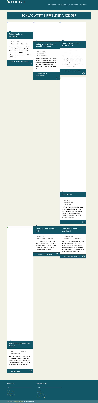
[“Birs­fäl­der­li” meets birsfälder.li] (83, 256)
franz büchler (23, 351)
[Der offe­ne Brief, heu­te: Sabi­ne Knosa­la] (83, 73)
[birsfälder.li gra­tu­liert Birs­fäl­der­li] (31, 371)
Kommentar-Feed (41, 395)
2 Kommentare (67, 204)
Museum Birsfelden (40, 75)
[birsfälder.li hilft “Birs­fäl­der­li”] (57, 254)
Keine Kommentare (41, 55)
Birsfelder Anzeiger (15, 61)
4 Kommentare (50, 238)
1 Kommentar (24, 43)
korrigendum (77, 256)
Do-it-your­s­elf (11, 395)
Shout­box (83, 5)
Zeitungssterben (25, 61)
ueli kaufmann (40, 53)
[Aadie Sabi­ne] (83, 222)
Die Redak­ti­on (10, 391)
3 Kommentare (77, 238)
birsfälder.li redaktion (69, 202)
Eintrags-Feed (40, 393)
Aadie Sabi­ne (67, 195)
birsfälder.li (40, 254)
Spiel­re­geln (10, 393)
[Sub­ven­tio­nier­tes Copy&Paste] (31, 64)
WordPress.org (41, 397)
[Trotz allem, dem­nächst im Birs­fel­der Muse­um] (57, 78)
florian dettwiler (14, 43)
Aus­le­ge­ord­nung (63, 5)
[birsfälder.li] (16, 2)
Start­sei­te (52, 5)
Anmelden (39, 391)
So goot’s (74, 5)
